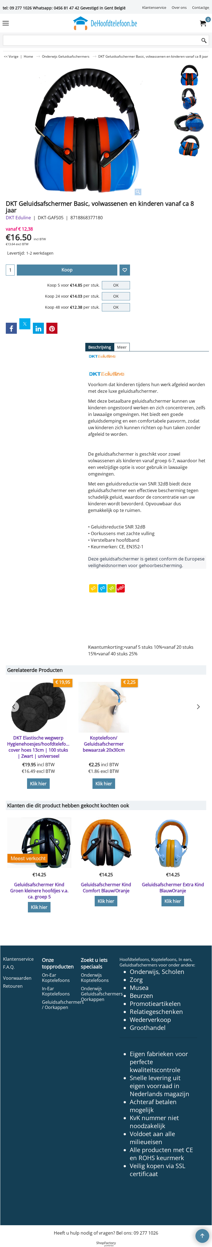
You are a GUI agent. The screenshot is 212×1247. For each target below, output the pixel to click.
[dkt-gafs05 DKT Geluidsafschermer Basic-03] (189, 146)
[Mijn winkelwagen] (202, 23)
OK (116, 285)
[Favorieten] (125, 270)
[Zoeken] (204, 40)
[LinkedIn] (38, 328)
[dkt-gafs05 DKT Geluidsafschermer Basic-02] (189, 122)
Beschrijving (99, 347)
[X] (24, 323)
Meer (122, 347)
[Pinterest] (51, 328)
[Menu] (5, 23)
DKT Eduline (18, 218)
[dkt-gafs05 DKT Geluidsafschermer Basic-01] (189, 99)
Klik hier (38, 784)
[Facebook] (11, 328)
